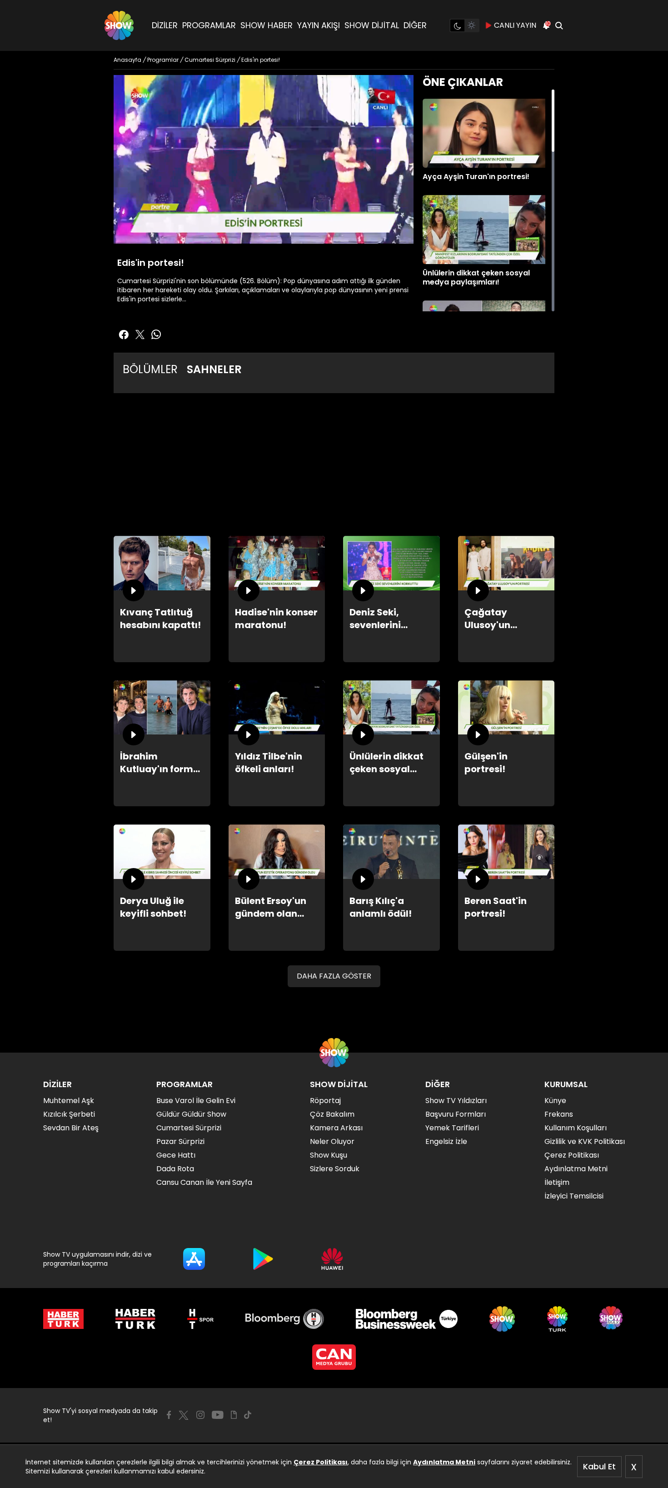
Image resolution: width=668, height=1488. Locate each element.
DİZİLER (165, 25)
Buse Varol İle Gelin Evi (195, 1100)
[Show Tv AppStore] (194, 1259)
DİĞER (415, 25)
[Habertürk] (63, 1319)
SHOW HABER (266, 25)
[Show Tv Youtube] (218, 1415)
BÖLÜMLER (150, 369)
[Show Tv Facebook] (169, 1415)
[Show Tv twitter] (140, 334)
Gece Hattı (175, 1155)
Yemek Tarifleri (452, 1128)
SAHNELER (214, 369)
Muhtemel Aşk (68, 1100)
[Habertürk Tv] (135, 1319)
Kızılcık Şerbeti (69, 1114)
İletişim (556, 1182)
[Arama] (558, 25)
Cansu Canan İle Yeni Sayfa (204, 1182)
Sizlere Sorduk (334, 1168)
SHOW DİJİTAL (371, 25)
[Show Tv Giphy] (234, 1415)
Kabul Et (599, 1466)
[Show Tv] (119, 25)
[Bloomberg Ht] (284, 1319)
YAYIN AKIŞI (318, 25)
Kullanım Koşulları (575, 1128)
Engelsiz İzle (446, 1141)
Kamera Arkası (336, 1128)
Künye (555, 1100)
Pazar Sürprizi (180, 1141)
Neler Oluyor (332, 1141)
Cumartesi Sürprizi (188, 1128)
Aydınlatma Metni (444, 1462)
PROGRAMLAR (209, 25)
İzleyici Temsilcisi (573, 1196)
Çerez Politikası (321, 1462)
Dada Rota (175, 1168)
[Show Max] (612, 1319)
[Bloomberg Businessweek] (406, 1319)
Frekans (558, 1114)
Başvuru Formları (455, 1114)
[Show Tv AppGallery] (332, 1259)
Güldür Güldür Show (191, 1114)
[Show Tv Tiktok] (247, 1415)
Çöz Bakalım (332, 1114)
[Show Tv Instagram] (200, 1415)
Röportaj (325, 1100)
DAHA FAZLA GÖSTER (334, 976)
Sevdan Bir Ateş (71, 1128)
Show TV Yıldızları (456, 1100)
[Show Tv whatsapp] (156, 334)
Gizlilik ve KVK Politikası (584, 1141)
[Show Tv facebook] (123, 334)
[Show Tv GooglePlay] (263, 1259)
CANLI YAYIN (515, 25)
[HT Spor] (200, 1319)
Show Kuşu (328, 1155)
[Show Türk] (557, 1319)
